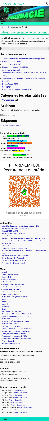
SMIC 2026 (6, 87)
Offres (21, 125)
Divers (4, 299)
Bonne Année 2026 (10, 84)
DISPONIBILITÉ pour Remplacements (15, 321)
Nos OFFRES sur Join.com (11, 311)
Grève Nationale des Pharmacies (13, 258)
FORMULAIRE (18, 151)
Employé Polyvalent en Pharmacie (14, 334)
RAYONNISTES (12, 146)
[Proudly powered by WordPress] (29, 419)
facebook (5, 304)
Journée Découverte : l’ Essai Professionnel (17, 329)
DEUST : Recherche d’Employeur (19, 143)
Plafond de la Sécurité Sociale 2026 (16, 90)
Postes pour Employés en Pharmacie (15, 297)
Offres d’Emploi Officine (10, 274)
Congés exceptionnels (11, 294)
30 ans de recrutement (6, 125)
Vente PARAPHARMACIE (16, 148)
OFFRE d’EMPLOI (19, 155)
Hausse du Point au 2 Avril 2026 (15, 67)
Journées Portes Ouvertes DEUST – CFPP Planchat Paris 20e (24, 241)
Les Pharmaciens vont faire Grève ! (14, 260)
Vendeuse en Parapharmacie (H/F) (14, 336)
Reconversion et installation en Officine (16, 331)
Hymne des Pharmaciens (11, 343)
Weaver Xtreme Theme (39, 419)
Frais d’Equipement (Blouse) (13, 284)
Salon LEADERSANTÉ (11, 64)
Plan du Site (6, 302)
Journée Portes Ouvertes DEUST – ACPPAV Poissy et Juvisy (23, 238)
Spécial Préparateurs (10, 279)
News (4, 309)
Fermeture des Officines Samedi (13, 263)
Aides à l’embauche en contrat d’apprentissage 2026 (23, 59)
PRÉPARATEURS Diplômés (11, 326)
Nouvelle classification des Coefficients (15, 255)
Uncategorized (8, 100)
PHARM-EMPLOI (13, 3)
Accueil (5, 27)
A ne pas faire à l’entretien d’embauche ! (16, 338)
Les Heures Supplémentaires (13, 287)
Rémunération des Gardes (12, 292)
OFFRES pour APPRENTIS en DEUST (15, 316)
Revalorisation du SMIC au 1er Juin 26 (18, 62)
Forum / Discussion (8, 341)
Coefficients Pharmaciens (12, 282)
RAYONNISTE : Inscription (11, 319)
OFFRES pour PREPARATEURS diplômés (17, 314)
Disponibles (6, 306)
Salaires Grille (7, 277)
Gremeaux (16, 125)
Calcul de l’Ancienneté (11, 289)
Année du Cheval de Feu (12, 70)
